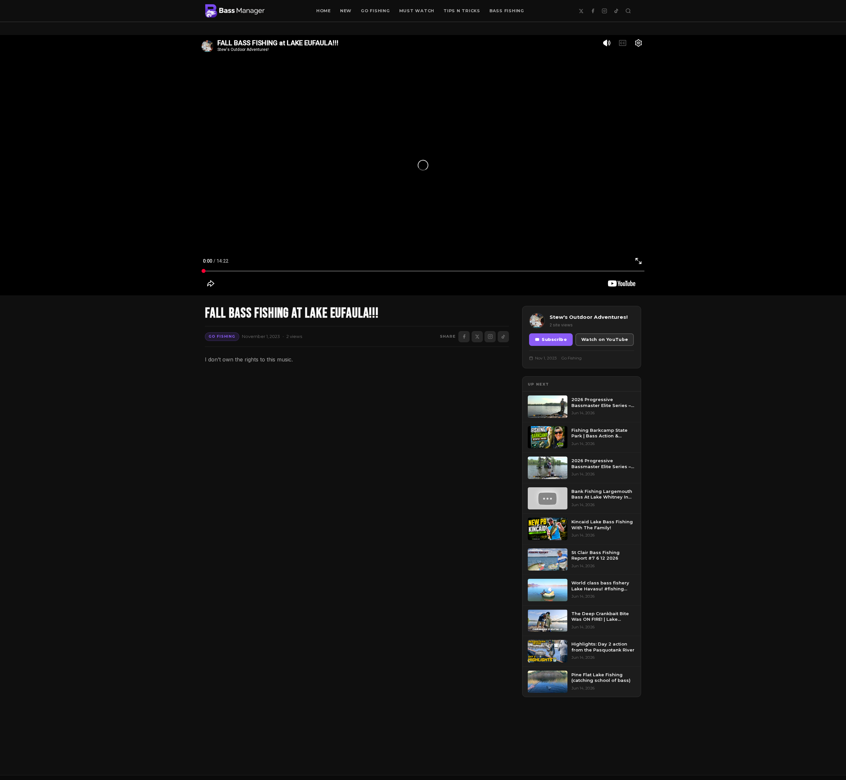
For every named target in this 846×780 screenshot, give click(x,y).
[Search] (628, 11)
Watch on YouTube (604, 339)
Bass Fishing (506, 10)
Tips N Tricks (461, 10)
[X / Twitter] (581, 11)
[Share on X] (477, 336)
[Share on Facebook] (464, 336)
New (346, 10)
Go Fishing (375, 10)
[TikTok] (616, 11)
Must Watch (417, 10)
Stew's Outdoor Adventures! (589, 317)
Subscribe (554, 339)
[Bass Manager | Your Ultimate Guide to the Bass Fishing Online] (235, 11)
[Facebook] (592, 11)
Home (323, 10)
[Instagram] (604, 11)
